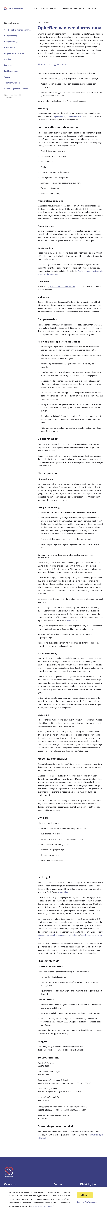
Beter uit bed (72, 620)
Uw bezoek (92, 8)
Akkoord (85, 1195)
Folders (45, 22)
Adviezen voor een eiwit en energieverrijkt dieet (57, 935)
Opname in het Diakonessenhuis (61, 286)
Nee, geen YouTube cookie (87, 1202)
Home (39, 22)
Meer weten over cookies (43, 1206)
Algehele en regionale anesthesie (67, 116)
